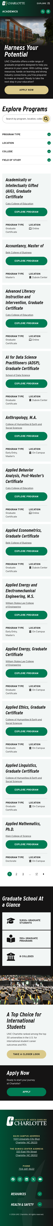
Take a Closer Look (26, 1054)
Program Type (11, 134)
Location (8, 143)
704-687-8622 (26, 1169)
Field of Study (11, 160)
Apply (27, 1092)
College (7, 151)
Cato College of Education (19, 203)
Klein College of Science (18, 836)
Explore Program (26, 212)
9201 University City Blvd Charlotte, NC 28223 (26, 1141)
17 (36, 874)
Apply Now (26, 90)
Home (7, 20)
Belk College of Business (19, 252)
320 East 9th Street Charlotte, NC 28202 (26, 1153)
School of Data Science (18, 375)
